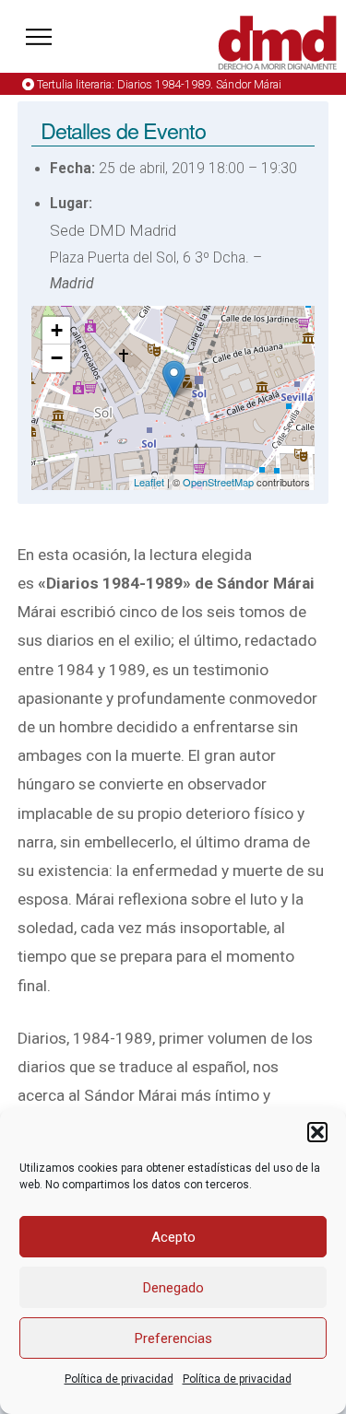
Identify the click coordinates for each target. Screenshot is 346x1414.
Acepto (173, 1237)
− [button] (57, 357)
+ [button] (57, 330)
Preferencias (173, 1338)
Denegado (173, 1288)
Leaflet (149, 481)
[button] (317, 1132)
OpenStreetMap (218, 481)
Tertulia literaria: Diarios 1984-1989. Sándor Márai (159, 84)
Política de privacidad (119, 1379)
